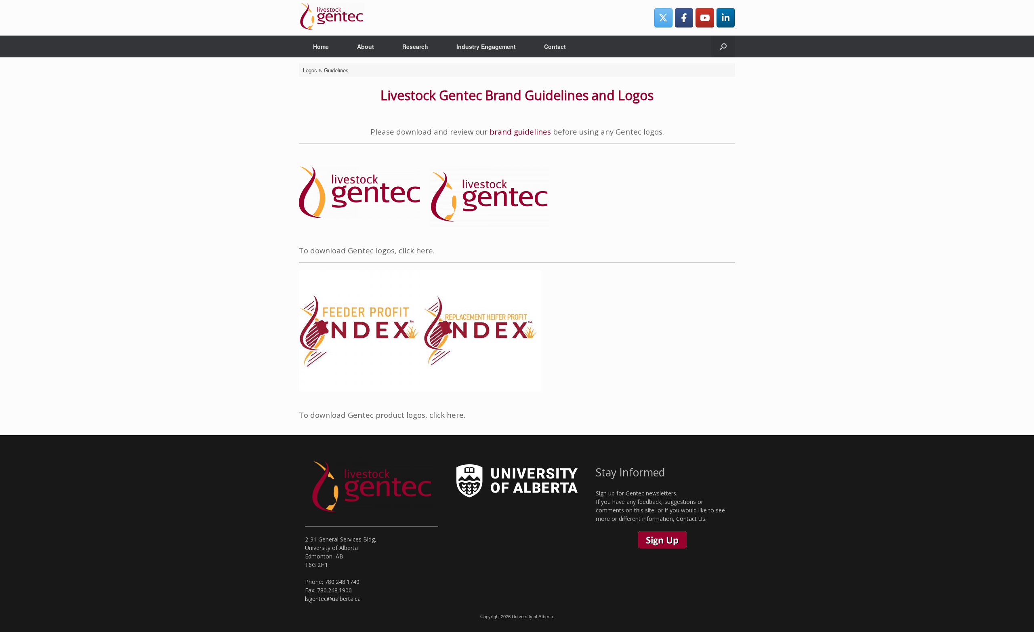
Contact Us (690, 518)
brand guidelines (520, 131)
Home (321, 46)
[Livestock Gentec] (331, 18)
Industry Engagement (486, 46)
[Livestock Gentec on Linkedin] (726, 17)
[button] (723, 46)
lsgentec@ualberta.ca (333, 599)
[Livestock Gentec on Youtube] (705, 17)
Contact (555, 46)
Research (415, 46)
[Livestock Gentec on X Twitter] (663, 17)
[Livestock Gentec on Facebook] (684, 17)
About (365, 46)
